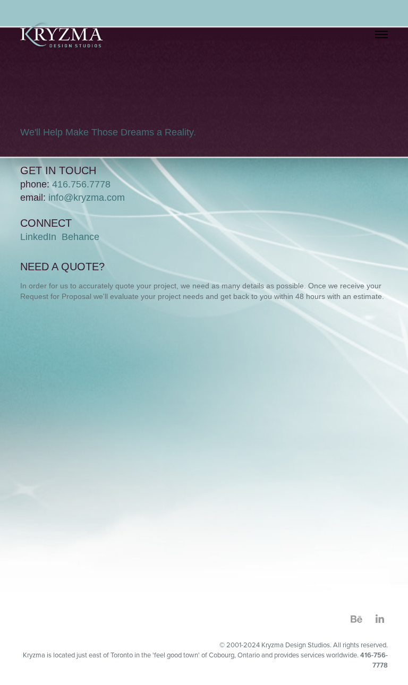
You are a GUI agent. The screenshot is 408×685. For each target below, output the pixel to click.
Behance (80, 237)
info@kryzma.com (86, 197)
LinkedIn (38, 237)
